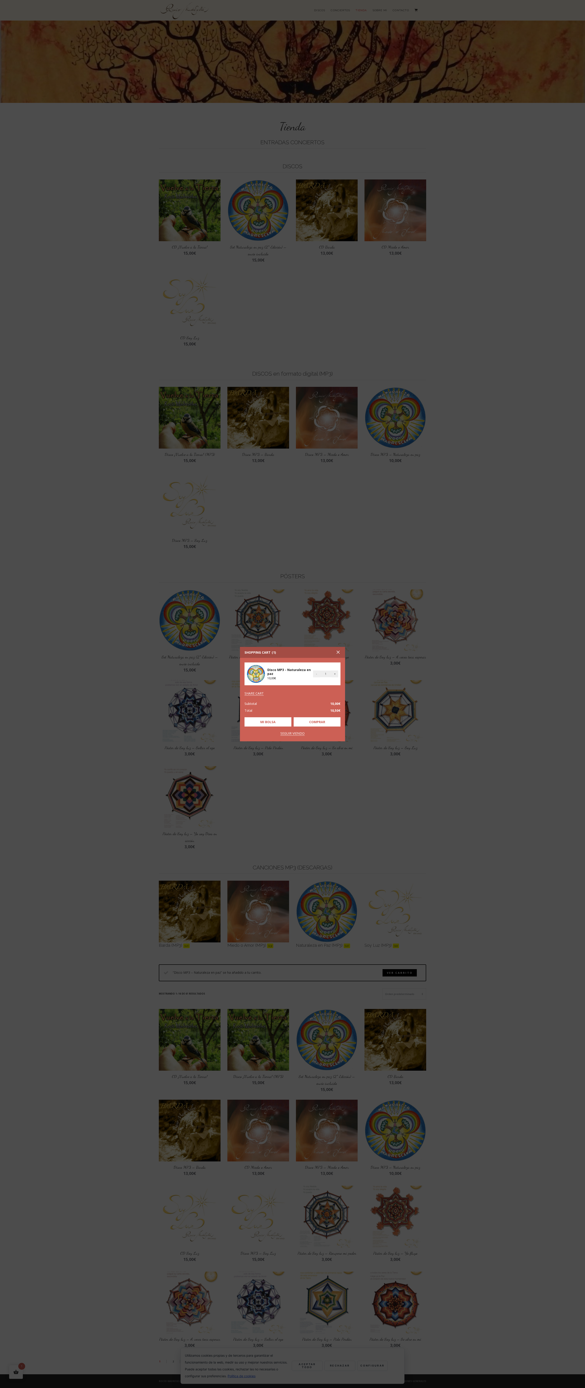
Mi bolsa (268, 721)
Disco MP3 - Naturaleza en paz (289, 672)
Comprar (317, 721)
